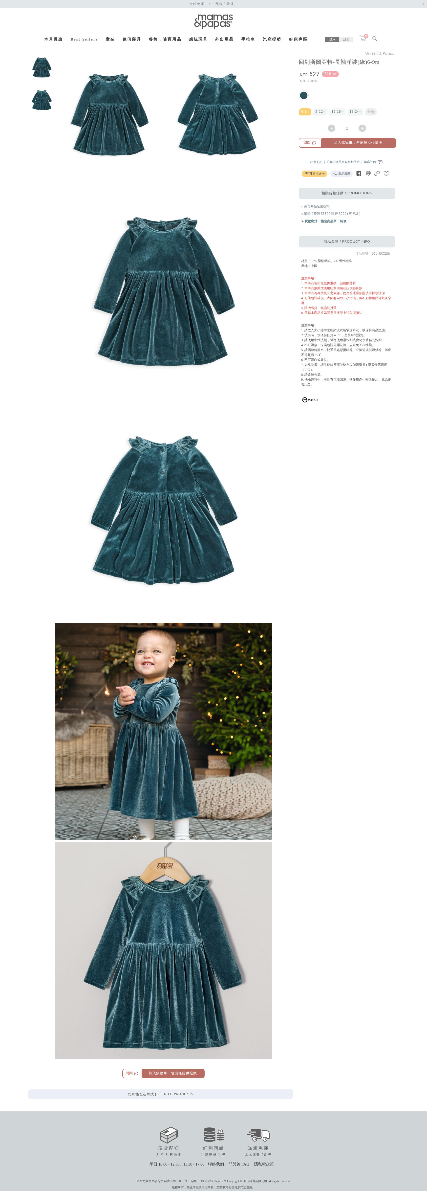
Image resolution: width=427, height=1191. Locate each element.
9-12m (320, 112)
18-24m (355, 112)
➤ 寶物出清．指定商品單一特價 (323, 221)
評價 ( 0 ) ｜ (318, 162)
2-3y (371, 112)
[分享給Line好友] (368, 173)
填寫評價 (370, 162)
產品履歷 (344, 174)
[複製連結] (377, 173)
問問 (307, 142)
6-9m (305, 112)
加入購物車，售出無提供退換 (358, 142)
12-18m (337, 112)
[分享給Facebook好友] (359, 173)
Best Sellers (84, 39)
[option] (41, 68)
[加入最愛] (386, 173)
